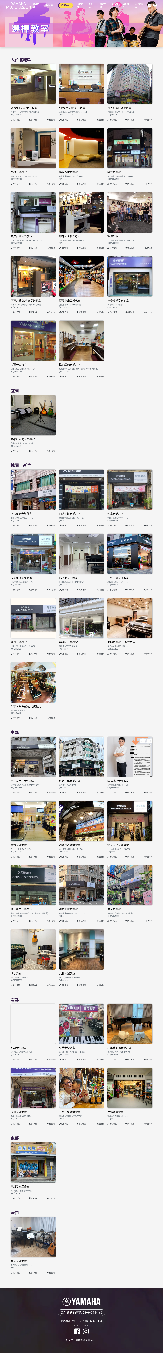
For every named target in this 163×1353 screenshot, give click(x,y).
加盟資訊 (126, 5)
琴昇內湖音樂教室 (21, 236)
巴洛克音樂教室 (68, 577)
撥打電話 (16, 120)
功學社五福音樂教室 (119, 1047)
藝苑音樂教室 (67, 1047)
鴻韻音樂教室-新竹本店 (121, 642)
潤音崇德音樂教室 (118, 845)
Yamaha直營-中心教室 (24, 107)
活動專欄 (80, 5)
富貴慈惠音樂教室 (21, 513)
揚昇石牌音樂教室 (69, 172)
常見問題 (115, 5)
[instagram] (86, 1332)
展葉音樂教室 (115, 909)
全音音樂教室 (19, 1261)
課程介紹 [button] (49, 5)
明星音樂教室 (19, 1047)
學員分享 (92, 5)
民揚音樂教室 (115, 1112)
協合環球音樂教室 (69, 364)
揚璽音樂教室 (19, 364)
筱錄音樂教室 (19, 172)
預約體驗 (103, 5)
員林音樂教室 (67, 973)
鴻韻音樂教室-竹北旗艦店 (26, 706)
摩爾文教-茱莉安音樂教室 (26, 300)
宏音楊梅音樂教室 (21, 577)
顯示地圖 (34, 120)
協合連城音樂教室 (118, 300)
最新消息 (36, 5)
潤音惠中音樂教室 (21, 909)
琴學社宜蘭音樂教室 (23, 439)
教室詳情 (52, 120)
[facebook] (78, 1332)
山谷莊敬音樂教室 (69, 513)
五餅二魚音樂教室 (69, 1112)
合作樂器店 (139, 5)
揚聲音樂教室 (115, 172)
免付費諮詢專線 (81, 1312)
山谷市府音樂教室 (118, 577)
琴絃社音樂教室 (68, 642)
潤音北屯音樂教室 (69, 909)
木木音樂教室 (19, 845)
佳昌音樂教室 (19, 1112)
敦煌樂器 (112, 236)
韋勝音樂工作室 (20, 1186)
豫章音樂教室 (115, 513)
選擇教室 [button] (65, 5)
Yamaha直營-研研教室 (72, 107)
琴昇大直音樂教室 (69, 236)
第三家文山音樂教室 (23, 780)
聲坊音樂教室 (19, 642)
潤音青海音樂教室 (69, 845)
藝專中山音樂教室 (69, 300)
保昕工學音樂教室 (69, 780)
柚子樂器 (16, 973)
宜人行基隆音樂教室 (119, 107)
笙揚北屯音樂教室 (118, 780)
